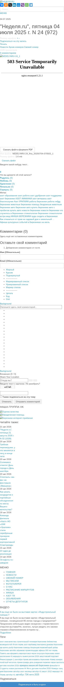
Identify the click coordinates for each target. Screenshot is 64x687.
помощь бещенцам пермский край (37, 648)
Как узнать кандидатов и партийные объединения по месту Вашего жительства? (6, 501)
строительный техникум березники (31, 642)
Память (3, 653)
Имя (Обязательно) (10, 252)
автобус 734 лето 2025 (27, 674)
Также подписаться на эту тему (19, 397)
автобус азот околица (22, 671)
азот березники (7, 198)
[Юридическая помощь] (12, 414)
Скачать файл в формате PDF (17, 149)
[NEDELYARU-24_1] (10, 56)
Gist (8, 299)
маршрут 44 (57, 671)
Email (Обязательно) (10, 261)
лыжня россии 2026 (30, 656)
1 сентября (18, 659)
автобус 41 (10, 675)
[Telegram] (31, 5)
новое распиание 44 (17, 668)
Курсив (9, 272)
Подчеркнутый (13, 275)
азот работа (24, 195)
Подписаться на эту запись (13, 41)
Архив (25, 659)
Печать (3, 44)
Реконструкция (6, 659)
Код (8, 296)
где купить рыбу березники (11, 648)
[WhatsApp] (27, 5)
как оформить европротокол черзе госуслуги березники (30, 653)
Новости (4, 47)
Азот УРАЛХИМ (21, 201)
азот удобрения (38, 195)
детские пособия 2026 (41, 668)
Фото (29, 668)
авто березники (18, 207)
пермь (20, 645)
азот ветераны (40, 198)
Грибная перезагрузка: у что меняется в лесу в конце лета (7, 450)
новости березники (50, 210)
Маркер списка (13, 287)
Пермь (3, 675)
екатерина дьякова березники (50, 645)
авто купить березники (37, 207)
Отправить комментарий (28, 401)
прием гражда (23, 662)
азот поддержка (53, 195)
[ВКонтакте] (2, 5)
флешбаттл (55, 666)
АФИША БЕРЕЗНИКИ (21, 216)
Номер (53, 659)
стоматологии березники (36, 213)
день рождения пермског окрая (42, 662)
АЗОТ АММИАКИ (23, 198)
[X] (10, 5)
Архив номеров (16, 47)
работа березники (38, 201)
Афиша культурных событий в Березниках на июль (25, 222)
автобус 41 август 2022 (42, 671)
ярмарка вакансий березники (34, 665)
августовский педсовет (49, 656)
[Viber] (22, 5)
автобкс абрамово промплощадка (24, 650)
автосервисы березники (39, 659)
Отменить (6, 401)
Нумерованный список (17, 284)
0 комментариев (8, 53)
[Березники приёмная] (16, 418)
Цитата (9, 293)
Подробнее (5, 632)
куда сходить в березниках (45, 216)
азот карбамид (30, 645)
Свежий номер (31, 47)
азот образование (8, 195)
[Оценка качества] (9, 411)
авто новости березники (28, 210)
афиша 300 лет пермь (48, 650)
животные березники (21, 204)
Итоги (15, 645)
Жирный (10, 269)
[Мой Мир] (18, 5)
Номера (54, 668)
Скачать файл (9, 160)
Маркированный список (17, 281)
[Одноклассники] (6, 5)
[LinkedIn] (14, 5)
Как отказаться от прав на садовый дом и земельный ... (27, 219)
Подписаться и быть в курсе (32, 684)
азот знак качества (8, 642)
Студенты (4, 668)
